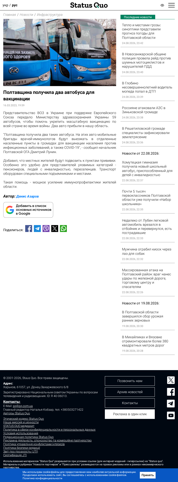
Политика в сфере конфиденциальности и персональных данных (49, 429)
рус (14, 5)
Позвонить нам (129, 381)
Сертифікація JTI (15, 455)
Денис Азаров (27, 196)
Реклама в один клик (130, 414)
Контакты (11, 402)
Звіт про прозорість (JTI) (20, 451)
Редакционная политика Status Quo (28, 437)
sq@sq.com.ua (23, 406)
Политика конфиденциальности (42, 478)
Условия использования (20, 433)
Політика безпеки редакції (21, 447)
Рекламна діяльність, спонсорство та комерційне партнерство (47, 440)
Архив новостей (130, 392)
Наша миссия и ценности (21, 422)
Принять (148, 475)
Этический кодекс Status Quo (23, 418)
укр (5, 5)
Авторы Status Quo (16, 413)
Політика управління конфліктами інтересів (34, 444)
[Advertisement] (59, 250)
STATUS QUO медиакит (19, 426)
